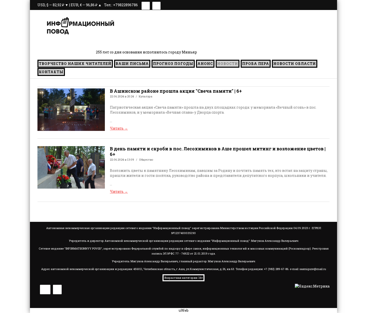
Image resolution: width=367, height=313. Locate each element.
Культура (145, 96)
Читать (119, 128)
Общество (146, 159)
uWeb (183, 310)
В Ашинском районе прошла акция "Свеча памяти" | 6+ (176, 91)
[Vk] (146, 4)
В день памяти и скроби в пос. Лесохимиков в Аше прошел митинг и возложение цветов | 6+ (218, 151)
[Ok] (156, 4)
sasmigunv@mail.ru (313, 269)
